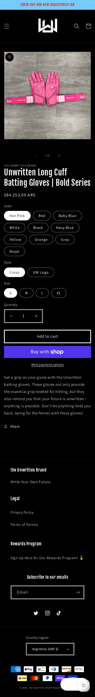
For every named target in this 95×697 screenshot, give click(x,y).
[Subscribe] (77, 592)
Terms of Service (24, 524)
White (15, 227)
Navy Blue (65, 227)
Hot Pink (17, 215)
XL (59, 293)
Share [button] (15, 426)
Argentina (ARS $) (45, 649)
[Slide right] (59, 155)
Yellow (15, 239)
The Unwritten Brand (40, 687)
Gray (65, 239)
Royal (15, 251)
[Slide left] (36, 155)
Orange (41, 239)
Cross (15, 272)
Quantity (10, 304)
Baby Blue (68, 215)
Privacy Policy (22, 512)
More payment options (47, 364)
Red (42, 215)
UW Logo (41, 272)
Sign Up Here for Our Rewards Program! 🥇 (47, 557)
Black (38, 227)
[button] (6, 26)
